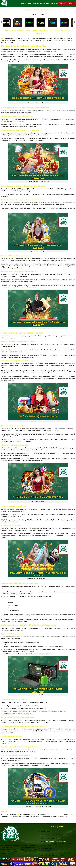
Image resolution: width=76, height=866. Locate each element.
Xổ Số (34, 3)
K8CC (22, 3)
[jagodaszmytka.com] (10, 3)
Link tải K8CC (54, 3)
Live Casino (28, 3)
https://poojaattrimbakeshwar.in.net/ (56, 841)
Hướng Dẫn (46, 3)
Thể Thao (39, 3)
